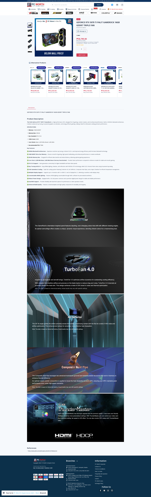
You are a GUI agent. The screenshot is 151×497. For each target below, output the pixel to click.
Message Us (83, 31)
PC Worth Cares (99, 481)
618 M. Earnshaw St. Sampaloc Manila (77, 467)
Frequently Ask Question (101, 474)
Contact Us (98, 466)
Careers (97, 478)
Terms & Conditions (100, 469)
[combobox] (78, 5)
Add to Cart (82, 55)
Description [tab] (31, 107)
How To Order (98, 471)
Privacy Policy (98, 476)
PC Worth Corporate (100, 464)
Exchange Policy (99, 483)
